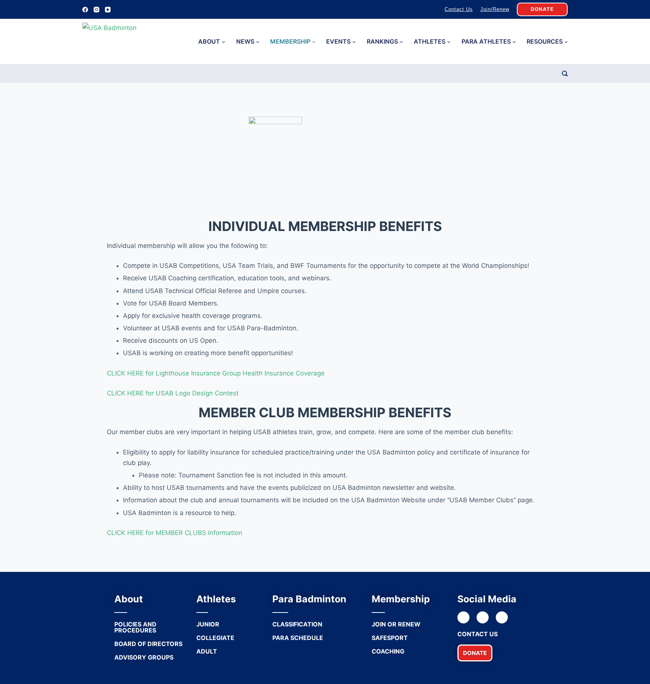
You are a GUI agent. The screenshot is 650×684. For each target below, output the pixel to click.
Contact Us (459, 9)
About (209, 41)
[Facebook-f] (463, 617)
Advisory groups (143, 657)
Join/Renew (494, 9)
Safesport (390, 637)
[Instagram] (96, 9)
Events (338, 41)
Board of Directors (148, 644)
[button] (474, 652)
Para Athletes (486, 41)
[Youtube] (502, 617)
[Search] (565, 73)
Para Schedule (297, 637)
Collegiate (215, 637)
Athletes (429, 41)
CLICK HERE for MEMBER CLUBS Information (174, 533)
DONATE (542, 9)
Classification (297, 624)
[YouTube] (108, 9)
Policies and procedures (135, 627)
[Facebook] (85, 9)
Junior (207, 624)
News (245, 41)
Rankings (382, 41)
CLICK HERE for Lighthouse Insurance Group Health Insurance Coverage (216, 373)
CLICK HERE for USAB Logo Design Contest (172, 393)
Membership (290, 41)
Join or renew (396, 624)
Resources (545, 41)
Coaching (388, 651)
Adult (206, 651)
